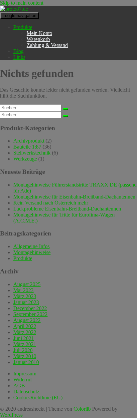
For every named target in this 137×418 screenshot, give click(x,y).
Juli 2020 (23, 350)
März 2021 (24, 344)
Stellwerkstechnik (32, 153)
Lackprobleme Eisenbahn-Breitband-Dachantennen (67, 208)
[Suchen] (65, 109)
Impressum (24, 373)
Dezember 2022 (30, 308)
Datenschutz (26, 391)
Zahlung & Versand (47, 45)
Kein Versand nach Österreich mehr (50, 203)
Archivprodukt (28, 141)
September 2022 (30, 314)
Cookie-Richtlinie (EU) (38, 397)
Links (19, 57)
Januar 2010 (26, 362)
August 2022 (27, 320)
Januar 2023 (26, 302)
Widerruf (22, 379)
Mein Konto (39, 33)
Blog (18, 51)
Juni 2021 (23, 338)
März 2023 (24, 296)
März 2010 (24, 356)
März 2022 (24, 332)
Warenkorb (38, 39)
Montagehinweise (32, 252)
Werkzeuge (25, 159)
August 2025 (27, 284)
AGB (19, 385)
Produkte (22, 27)
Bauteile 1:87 (27, 147)
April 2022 (24, 326)
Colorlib (82, 409)
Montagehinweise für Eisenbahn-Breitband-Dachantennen (74, 197)
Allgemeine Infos (31, 246)
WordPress (11, 415)
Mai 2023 (23, 290)
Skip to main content (21, 3)
